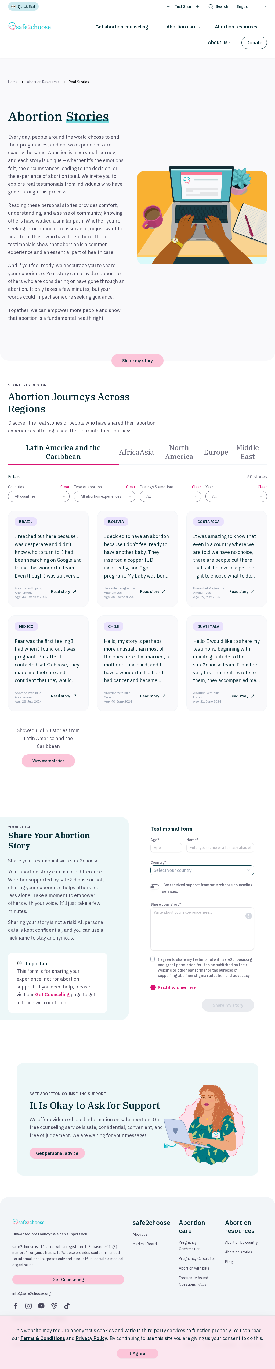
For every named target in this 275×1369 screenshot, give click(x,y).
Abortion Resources (43, 82)
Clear (65, 487)
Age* (155, 839)
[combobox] (39, 496)
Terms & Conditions (42, 1338)
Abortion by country (241, 1242)
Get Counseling (52, 994)
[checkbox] (152, 959)
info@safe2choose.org (31, 1293)
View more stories (48, 760)
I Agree (137, 1353)
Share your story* (166, 904)
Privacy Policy (91, 1338)
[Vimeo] (54, 1306)
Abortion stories (238, 1252)
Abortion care (182, 27)
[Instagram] (28, 1306)
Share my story (137, 360)
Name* (192, 839)
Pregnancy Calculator (197, 1258)
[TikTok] (67, 1306)
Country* (158, 862)
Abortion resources (236, 27)
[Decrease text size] (168, 6)
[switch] (154, 887)
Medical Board (145, 1244)
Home (13, 82)
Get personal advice (57, 1153)
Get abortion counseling (121, 27)
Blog (229, 1261)
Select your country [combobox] (173, 870)
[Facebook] (15, 1306)
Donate (254, 43)
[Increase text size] (197, 6)
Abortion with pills (194, 1268)
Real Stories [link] (79, 82)
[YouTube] (41, 1306)
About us (217, 42)
